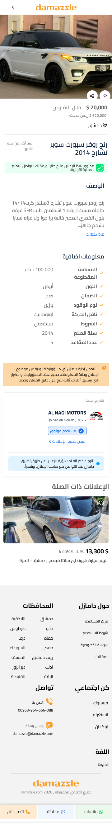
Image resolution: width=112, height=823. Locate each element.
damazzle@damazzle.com (33, 733)
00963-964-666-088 (35, 710)
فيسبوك (100, 703)
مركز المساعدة (96, 621)
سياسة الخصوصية (94, 644)
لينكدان (101, 726)
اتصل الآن (15, 811)
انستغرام (100, 715)
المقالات (101, 656)
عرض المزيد (95, 234)
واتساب (91, 811)
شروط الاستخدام (95, 632)
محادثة (53, 811)
